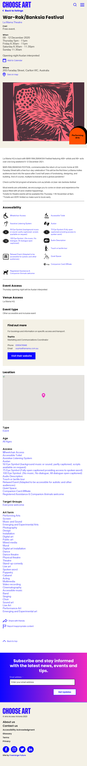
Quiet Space (56, 256)
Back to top (12, 641)
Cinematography (12, 587)
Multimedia (9, 581)
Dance (6, 551)
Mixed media (10, 542)
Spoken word (10, 569)
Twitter (22, 749)
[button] (43, 395)
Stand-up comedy (13, 563)
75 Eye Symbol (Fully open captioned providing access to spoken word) (63, 232)
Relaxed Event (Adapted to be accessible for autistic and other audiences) (23, 256)
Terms (6, 737)
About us (9, 722)
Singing (7, 596)
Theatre (7, 560)
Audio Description (58, 240)
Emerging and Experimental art (20, 611)
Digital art (8, 536)
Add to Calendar (14, 60)
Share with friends (16, 621)
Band (6, 593)
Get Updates (64, 692)
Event (6, 430)
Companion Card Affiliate (61, 264)
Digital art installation (14, 548)
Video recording (12, 584)
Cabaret (7, 575)
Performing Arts (11, 515)
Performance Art (12, 608)
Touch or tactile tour (59, 248)
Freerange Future (18, 755)
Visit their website (21, 355)
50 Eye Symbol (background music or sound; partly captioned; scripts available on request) (24, 232)
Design (7, 530)
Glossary (7, 733)
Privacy (6, 741)
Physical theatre (12, 557)
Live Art (7, 605)
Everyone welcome (13, 504)
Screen (7, 518)
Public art (8, 539)
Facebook (6, 749)
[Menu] (82, 4)
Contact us (10, 726)
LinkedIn (30, 749)
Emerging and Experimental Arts (21, 524)
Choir (6, 599)
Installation (9, 533)
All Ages (7, 441)
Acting (6, 578)
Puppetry (8, 572)
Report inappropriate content (20, 626)
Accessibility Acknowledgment (19, 729)
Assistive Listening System (21, 223)
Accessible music (12, 590)
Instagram (14, 749)
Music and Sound (12, 521)
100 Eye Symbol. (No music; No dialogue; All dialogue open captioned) (23, 240)
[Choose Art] (17, 4)
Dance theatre (11, 554)
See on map (12, 74)
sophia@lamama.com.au (27, 348)
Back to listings (14, 10)
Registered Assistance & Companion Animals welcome (22, 272)
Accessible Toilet (58, 215)
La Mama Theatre (12, 22)
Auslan (53, 223)
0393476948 (21, 345)
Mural (6, 545)
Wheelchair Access (18, 215)
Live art (7, 566)
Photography (10, 527)
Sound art (8, 602)
